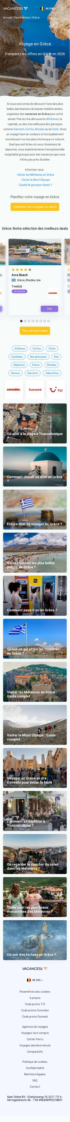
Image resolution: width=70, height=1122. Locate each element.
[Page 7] (45, 321)
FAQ (35, 1080)
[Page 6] (41, 321)
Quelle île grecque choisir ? (35, 184)
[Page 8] (48, 321)
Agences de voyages (35, 1026)
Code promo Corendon (35, 1010)
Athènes (53, 119)
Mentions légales (35, 1074)
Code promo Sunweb (35, 1016)
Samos (15, 373)
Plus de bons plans (35, 331)
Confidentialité (35, 1068)
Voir (49, 308)
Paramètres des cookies (35, 991)
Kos (56, 356)
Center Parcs (35, 1039)
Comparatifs (35, 1051)
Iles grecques (38, 356)
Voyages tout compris (35, 1033)
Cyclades (17, 356)
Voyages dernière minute (35, 1045)
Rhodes (40, 129)
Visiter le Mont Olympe (36, 179)
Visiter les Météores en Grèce (35, 174)
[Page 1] (21, 321)
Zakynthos (52, 373)
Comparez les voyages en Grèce (35, 207)
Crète (55, 129)
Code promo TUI (35, 1004)
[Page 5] (37, 321)
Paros (36, 364)
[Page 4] (33, 321)
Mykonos (19, 364)
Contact (35, 1086)
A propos (35, 997)
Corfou (29, 129)
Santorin (19, 129)
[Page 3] (29, 321)
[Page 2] (25, 321)
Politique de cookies (34, 1061)
